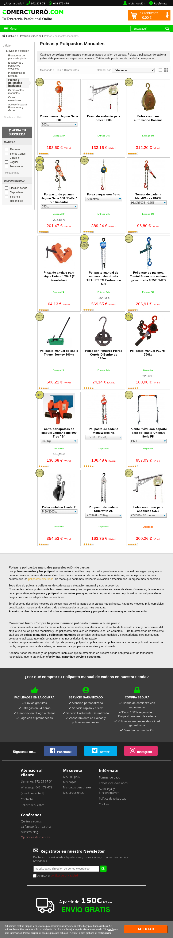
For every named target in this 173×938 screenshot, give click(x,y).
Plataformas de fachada (17, 74)
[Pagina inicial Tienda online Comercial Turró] (3, 36)
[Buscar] (167, 28)
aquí (110, 929)
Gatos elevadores (14, 98)
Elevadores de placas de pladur (17, 56)
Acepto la (57, 875)
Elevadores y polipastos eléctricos (15, 65)
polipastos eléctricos (40, 579)
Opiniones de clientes (35, 837)
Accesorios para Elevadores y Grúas (17, 107)
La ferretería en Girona (36, 827)
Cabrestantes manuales (16, 91)
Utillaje (12, 36)
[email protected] (32, 793)
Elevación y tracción (30, 36)
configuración (104, 932)
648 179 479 (61, 3)
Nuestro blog (29, 832)
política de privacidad (64, 875)
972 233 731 (39, 3)
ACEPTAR (146, 929)
